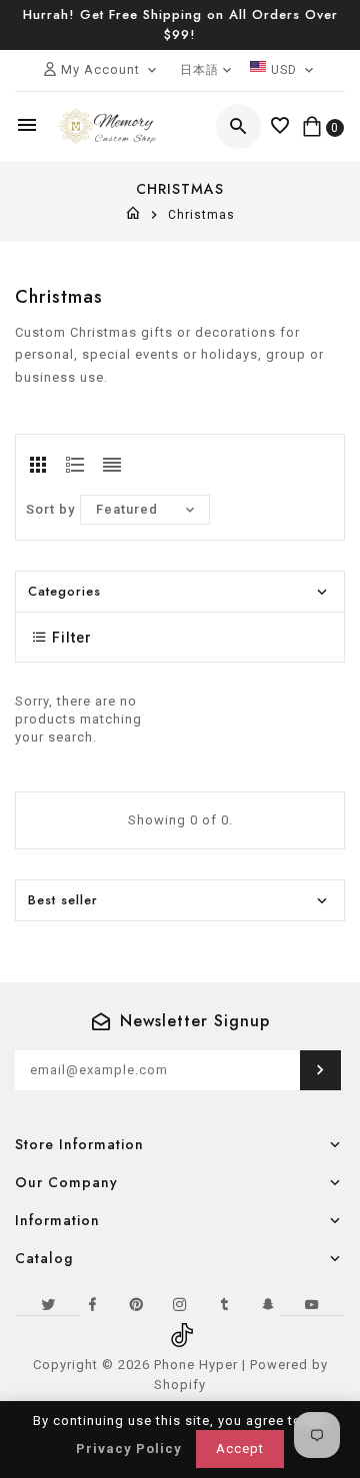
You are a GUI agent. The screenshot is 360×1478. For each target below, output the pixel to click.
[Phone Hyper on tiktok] (180, 1328)
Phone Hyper (196, 1364)
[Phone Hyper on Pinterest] (136, 1304)
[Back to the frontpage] (133, 215)
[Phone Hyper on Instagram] (180, 1304)
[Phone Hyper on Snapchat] (268, 1304)
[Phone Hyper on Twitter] (48, 1304)
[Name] (320, 1070)
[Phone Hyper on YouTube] (312, 1304)
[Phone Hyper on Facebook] (92, 1304)
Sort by (50, 509)
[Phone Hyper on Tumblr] (224, 1304)
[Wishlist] (280, 126)
